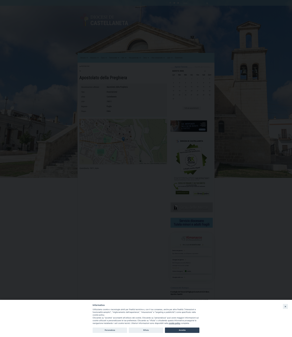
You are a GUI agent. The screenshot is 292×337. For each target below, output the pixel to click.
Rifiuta (146, 330)
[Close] (285, 306)
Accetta (182, 330)
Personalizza (110, 330)
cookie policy (174, 323)
